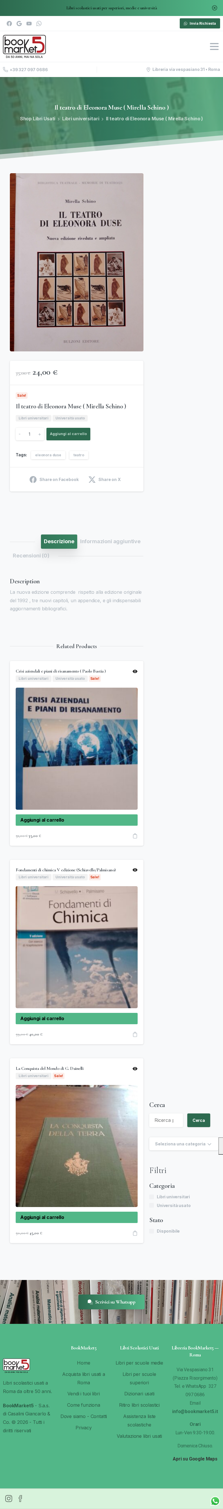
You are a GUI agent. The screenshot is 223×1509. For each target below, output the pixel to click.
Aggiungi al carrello (68, 434)
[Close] (214, 8)
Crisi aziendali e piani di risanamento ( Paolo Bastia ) (61, 671)
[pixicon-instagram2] (9, 1498)
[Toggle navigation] (214, 46)
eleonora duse (48, 455)
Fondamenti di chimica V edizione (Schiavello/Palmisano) (66, 870)
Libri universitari (80, 118)
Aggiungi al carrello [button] (42, 820)
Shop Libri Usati (37, 118)
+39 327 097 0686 (29, 69)
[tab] (59, 541)
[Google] (19, 23)
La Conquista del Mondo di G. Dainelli (49, 1068)
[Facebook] (9, 23)
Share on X (109, 479)
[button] (133, 183)
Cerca (157, 1105)
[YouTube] (29, 23)
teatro (78, 455)
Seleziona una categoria (180, 1143)
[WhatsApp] (39, 23)
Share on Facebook (58, 479)
